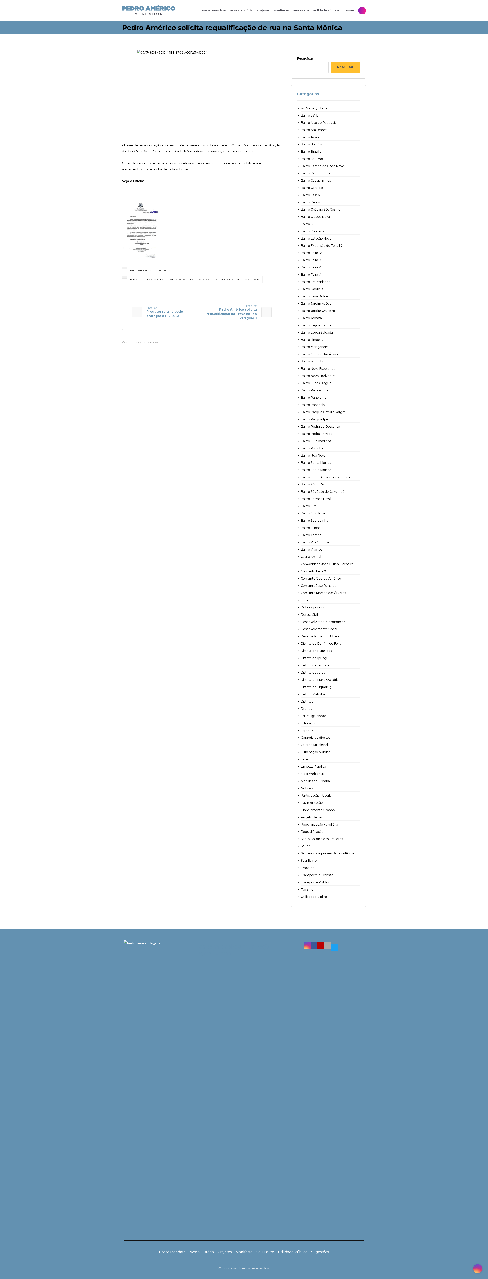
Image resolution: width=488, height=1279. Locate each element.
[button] (307, 945)
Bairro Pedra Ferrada (316, 434)
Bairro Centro (311, 202)
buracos (134, 279)
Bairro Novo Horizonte (318, 376)
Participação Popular (317, 795)
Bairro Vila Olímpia (315, 542)
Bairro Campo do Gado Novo (322, 166)
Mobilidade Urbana (315, 781)
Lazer (305, 759)
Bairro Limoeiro (312, 340)
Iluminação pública (315, 752)
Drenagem (309, 709)
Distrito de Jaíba (313, 672)
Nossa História (201, 1252)
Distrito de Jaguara (315, 665)
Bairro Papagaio (313, 405)
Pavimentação (312, 803)
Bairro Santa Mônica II (317, 470)
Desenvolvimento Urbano (320, 636)
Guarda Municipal (314, 745)
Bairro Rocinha (312, 448)
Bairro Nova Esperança (318, 368)
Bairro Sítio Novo (313, 513)
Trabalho (308, 868)
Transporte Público (315, 882)
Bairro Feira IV (311, 253)
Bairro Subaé (311, 528)
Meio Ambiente (312, 774)
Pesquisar (305, 58)
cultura (306, 600)
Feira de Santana (154, 279)
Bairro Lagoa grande (316, 325)
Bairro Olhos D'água (316, 383)
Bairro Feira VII (312, 274)
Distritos (307, 701)
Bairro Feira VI (311, 267)
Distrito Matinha (313, 694)
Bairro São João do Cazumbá (322, 491)
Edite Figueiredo (313, 716)
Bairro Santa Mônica (141, 270)
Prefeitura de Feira (200, 279)
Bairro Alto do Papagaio (319, 123)
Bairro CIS (308, 224)
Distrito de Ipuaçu (314, 658)
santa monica (252, 279)
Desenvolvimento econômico (323, 622)
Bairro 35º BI (310, 115)
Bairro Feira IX (311, 260)
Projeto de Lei (311, 817)
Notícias (307, 788)
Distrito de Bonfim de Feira (321, 643)
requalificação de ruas (227, 279)
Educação (308, 723)
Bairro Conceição (314, 231)
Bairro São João (312, 484)
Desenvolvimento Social (319, 629)
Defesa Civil (309, 614)
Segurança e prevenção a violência (327, 853)
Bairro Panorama (313, 397)
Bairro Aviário (311, 137)
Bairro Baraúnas (313, 144)
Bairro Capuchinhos (316, 180)
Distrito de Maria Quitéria (320, 680)
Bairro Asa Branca (314, 130)
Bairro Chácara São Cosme (320, 209)
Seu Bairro (164, 270)
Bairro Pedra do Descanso (320, 426)
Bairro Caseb (310, 195)
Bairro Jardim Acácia (316, 303)
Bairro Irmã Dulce (314, 296)
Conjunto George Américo (321, 578)
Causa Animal (311, 557)
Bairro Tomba (311, 535)
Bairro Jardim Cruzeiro (318, 311)
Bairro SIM (308, 506)
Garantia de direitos (315, 737)
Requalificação (312, 832)
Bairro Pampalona (314, 390)
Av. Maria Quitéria (314, 108)
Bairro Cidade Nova (315, 217)
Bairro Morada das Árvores (320, 354)
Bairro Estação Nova (316, 238)
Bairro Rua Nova (313, 455)
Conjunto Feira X (313, 571)
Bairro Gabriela (312, 289)
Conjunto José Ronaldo (318, 586)
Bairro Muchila (312, 361)
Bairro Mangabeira (315, 347)
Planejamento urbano (318, 810)
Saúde (306, 846)
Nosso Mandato (172, 1252)
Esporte (307, 730)
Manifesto (244, 1252)
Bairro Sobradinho (314, 520)
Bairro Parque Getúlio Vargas (323, 412)
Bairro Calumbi (312, 159)
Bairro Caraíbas (312, 188)
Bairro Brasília (311, 151)
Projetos (225, 1252)
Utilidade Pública (314, 897)
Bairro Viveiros (311, 549)
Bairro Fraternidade (316, 282)
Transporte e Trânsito (317, 875)
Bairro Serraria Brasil (316, 499)
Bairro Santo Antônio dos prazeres (326, 477)
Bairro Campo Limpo (316, 173)
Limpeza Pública (313, 766)
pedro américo (177, 279)
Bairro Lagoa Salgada (317, 332)
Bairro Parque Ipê (314, 419)
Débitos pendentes (315, 607)
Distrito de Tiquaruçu (317, 687)
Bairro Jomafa (311, 318)
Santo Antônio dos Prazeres (322, 839)
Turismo (307, 889)
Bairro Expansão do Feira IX (321, 245)
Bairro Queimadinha (316, 441)
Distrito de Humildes (316, 651)
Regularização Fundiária (319, 824)
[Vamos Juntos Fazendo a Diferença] (148, 10)
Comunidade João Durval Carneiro (327, 564)
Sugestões (320, 1252)
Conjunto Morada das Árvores (323, 593)
